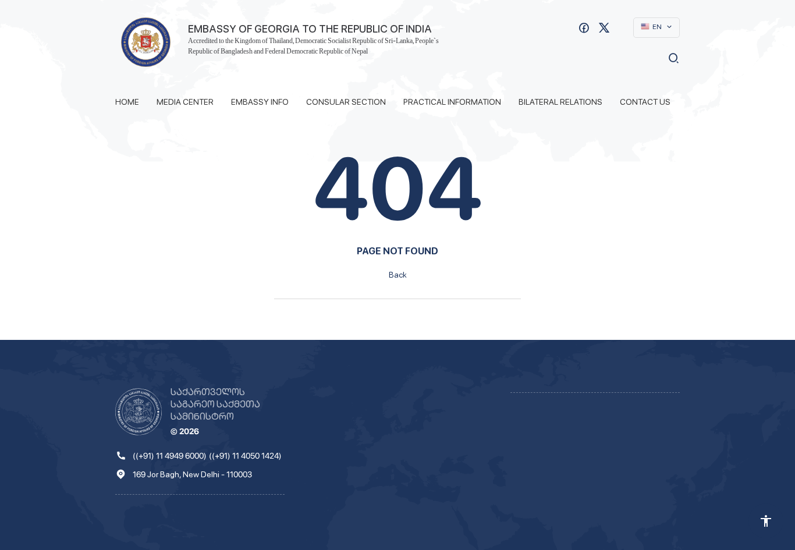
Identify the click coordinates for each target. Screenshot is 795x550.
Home (127, 102)
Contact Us (645, 102)
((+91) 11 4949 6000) (170, 455)
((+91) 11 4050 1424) (245, 455)
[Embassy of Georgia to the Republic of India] (145, 42)
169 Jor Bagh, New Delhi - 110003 (192, 474)
